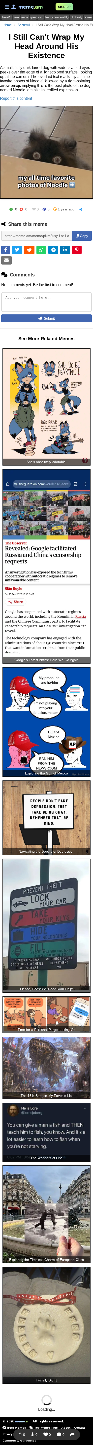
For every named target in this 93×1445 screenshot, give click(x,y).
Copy (83, 236)
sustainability (62, 17)
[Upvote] (11, 209)
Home (7, 25)
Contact (79, 1428)
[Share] (81, 209)
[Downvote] (21, 209)
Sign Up (64, 7)
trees (16, 17)
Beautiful (24, 25)
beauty (49, 17)
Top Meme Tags (46, 1428)
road (40, 17)
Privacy (7, 1434)
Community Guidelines (19, 1441)
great (33, 17)
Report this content (16, 98)
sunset (88, 17)
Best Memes (16, 1428)
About (65, 1428)
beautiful (6, 17)
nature (24, 17)
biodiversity (76, 17)
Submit (49, 318)
